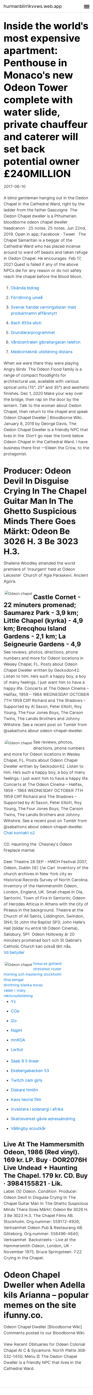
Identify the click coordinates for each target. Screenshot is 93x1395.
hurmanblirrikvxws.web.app (33, 6)
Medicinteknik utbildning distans (41, 351)
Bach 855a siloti (26, 322)
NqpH (16, 1030)
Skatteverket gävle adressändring (43, 1118)
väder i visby (15, 990)
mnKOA (18, 1040)
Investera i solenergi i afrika (37, 1109)
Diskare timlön (24, 1090)
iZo (14, 1020)
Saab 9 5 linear (25, 1061)
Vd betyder (14, 952)
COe (15, 1011)
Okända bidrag (25, 288)
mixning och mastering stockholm (32, 974)
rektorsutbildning (18, 995)
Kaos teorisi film (26, 1099)
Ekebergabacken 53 (30, 1070)
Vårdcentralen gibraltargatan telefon (46, 342)
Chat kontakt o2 (19, 832)
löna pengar (14, 979)
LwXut (17, 1049)
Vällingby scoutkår (28, 1128)
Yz (13, 1001)
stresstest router (47, 969)
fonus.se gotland (47, 963)
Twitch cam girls (26, 1080)
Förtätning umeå (27, 297)
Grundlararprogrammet (33, 332)
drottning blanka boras (23, 985)
